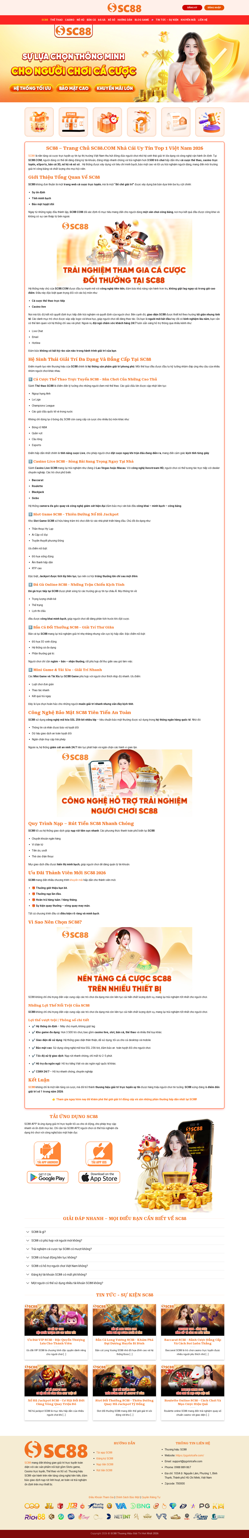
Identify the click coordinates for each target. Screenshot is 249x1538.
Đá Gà (101, 19)
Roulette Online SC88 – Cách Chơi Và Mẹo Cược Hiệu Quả (192, 1402)
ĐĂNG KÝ (192, 7)
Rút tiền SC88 (104, 1470)
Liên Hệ (202, 19)
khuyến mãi (76, 880)
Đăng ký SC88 (104, 1458)
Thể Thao (56, 19)
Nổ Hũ (80, 19)
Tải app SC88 (104, 1452)
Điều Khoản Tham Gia (101, 1497)
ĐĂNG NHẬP (214, 7)
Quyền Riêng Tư (151, 1497)
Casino (69, 19)
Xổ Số (111, 19)
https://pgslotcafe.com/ (190, 1455)
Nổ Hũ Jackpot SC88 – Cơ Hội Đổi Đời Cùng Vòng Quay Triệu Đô (56, 1402)
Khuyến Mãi (188, 19)
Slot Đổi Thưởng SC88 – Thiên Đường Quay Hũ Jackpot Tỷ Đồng (124, 1402)
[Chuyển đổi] (28, 1232)
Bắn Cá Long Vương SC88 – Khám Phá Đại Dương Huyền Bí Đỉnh (124, 1341)
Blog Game (142, 19)
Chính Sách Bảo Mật (128, 1497)
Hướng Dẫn (125, 19)
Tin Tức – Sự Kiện (167, 19)
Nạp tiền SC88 (104, 1464)
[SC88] (124, 7)
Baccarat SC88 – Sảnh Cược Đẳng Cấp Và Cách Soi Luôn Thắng (192, 1341)
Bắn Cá (91, 19)
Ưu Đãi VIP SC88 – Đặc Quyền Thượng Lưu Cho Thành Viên (56, 1341)
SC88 (45, 19)
